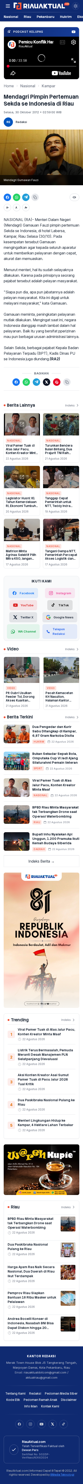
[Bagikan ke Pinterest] (56, 382)
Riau (27, 16)
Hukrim (66, 16)
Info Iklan (30, 1406)
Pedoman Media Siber (61, 1394)
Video (11, 688)
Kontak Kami (50, 1406)
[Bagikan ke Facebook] (7, 197)
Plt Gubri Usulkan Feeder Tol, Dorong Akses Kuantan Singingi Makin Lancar (20, 700)
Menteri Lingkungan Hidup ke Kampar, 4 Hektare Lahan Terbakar (45, 1122)
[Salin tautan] (35, 197)
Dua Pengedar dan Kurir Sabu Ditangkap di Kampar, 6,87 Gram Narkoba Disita (54, 731)
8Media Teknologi (62, 1475)
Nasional (11, 16)
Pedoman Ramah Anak (40, 1400)
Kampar (48, 86)
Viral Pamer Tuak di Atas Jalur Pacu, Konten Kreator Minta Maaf (22, 451)
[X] (52, 1424)
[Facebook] (19, 1424)
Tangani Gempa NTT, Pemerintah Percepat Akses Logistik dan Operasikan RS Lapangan (61, 558)
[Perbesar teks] (26, 207)
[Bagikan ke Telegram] (26, 197)
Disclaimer (69, 1400)
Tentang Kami (15, 1394)
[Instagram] (30, 1424)
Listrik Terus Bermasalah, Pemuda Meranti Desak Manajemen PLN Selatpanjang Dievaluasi (45, 1054)
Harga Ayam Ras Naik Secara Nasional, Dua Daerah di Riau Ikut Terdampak (31, 1271)
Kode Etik (13, 1400)
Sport (38, 768)
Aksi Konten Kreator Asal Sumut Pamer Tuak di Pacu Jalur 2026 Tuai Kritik (43, 1079)
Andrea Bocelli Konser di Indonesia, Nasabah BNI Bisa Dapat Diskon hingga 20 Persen (31, 1325)
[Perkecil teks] (7, 207)
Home (9, 86)
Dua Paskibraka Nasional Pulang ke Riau (28, 1246)
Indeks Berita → (41, 861)
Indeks (70, 405)
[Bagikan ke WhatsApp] (16, 197)
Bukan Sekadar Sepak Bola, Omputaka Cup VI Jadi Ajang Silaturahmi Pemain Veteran (55, 758)
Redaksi (21, 122)
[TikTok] (63, 1424)
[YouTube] (41, 1424)
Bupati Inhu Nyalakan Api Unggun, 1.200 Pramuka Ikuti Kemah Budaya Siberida (55, 838)
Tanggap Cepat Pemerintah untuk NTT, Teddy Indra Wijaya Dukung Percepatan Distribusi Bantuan (58, 507)
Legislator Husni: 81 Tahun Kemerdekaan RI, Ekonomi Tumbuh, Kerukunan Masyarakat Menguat (21, 505)
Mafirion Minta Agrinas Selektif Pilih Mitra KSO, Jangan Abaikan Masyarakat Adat (21, 558)
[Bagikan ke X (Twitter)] (46, 382)
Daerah (39, 849)
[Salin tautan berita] (67, 382)
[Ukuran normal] (16, 207)
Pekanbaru (45, 16)
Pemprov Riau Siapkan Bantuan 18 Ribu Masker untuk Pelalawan (32, 1297)
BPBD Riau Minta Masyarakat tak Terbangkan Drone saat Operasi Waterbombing (55, 811)
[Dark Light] (75, 6)
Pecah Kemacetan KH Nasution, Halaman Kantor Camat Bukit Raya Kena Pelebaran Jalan (61, 700)
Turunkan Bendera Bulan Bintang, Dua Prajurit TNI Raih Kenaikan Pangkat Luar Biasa (58, 453)
